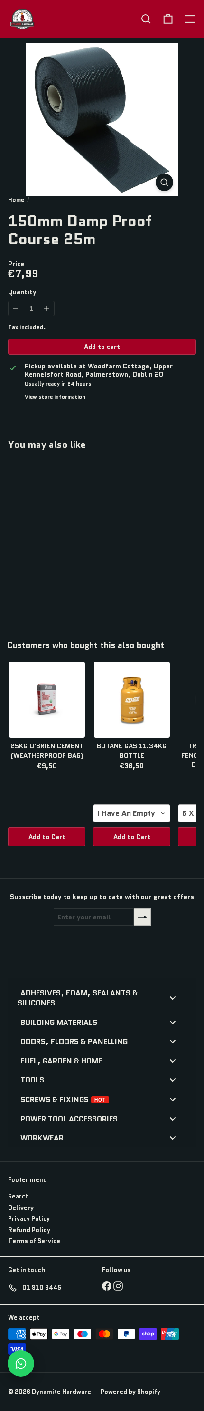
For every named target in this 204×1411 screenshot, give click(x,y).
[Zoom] (164, 182)
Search (18, 1196)
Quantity (22, 292)
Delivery (21, 1207)
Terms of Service (34, 1241)
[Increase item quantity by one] (47, 309)
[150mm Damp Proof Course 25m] (67, 539)
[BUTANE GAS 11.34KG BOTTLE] (131, 700)
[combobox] (131, 813)
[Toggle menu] (173, 998)
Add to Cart (46, 836)
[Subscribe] (142, 917)
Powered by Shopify (130, 1391)
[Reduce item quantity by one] (16, 309)
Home (16, 199)
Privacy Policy (29, 1218)
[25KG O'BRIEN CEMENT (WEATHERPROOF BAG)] (46, 700)
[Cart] (168, 19)
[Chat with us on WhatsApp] (21, 1363)
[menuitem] (98, 997)
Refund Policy (29, 1230)
